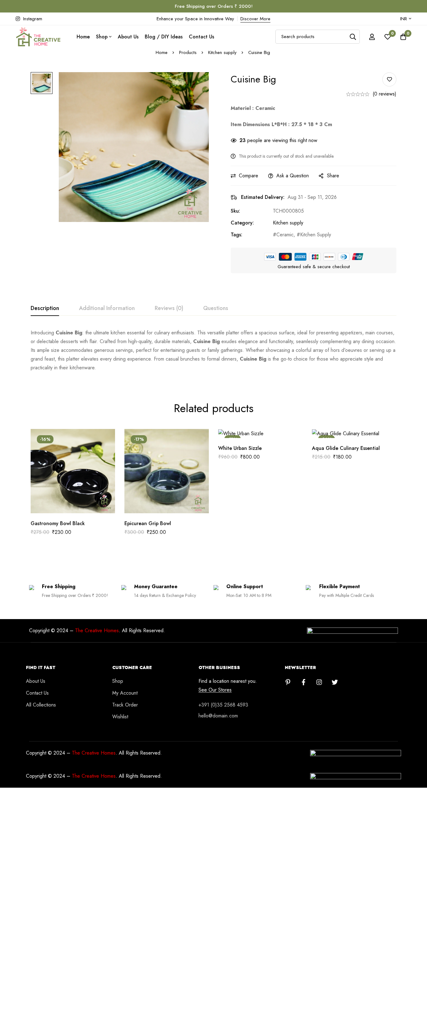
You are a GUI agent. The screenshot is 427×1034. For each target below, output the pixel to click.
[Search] (353, 37)
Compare (248, 175)
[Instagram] (319, 682)
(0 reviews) (384, 93)
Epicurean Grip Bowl (147, 523)
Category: (242, 222)
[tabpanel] (213, 350)
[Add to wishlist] (389, 79)
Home (162, 52)
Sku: (235, 210)
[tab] (45, 308)
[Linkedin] (288, 682)
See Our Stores (215, 689)
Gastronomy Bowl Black (58, 523)
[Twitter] (335, 682)
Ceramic (285, 234)
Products (188, 52)
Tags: (236, 234)
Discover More (255, 18)
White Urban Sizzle (240, 448)
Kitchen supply (222, 52)
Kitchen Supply (315, 234)
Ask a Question (292, 175)
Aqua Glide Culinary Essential (346, 448)
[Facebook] (303, 682)
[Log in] (372, 36)
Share (333, 175)
